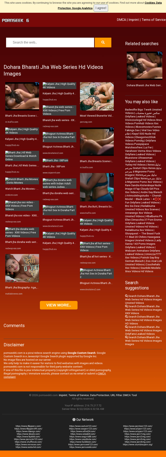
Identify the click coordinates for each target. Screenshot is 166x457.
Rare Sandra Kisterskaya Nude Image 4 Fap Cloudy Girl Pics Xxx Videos (143, 189)
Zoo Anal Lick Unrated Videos (143, 262)
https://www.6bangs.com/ (28, 431)
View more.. (58, 305)
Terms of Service (154, 20)
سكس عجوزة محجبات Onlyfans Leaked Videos (142, 114)
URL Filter (116, 395)
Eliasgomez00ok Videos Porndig (140, 138)
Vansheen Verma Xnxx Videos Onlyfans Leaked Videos (143, 152)
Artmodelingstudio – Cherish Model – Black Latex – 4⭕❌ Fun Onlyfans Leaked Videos (143, 199)
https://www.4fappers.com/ (28, 426)
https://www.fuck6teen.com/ (83, 442)
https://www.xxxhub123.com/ (83, 426)
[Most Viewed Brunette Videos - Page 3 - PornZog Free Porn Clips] (97, 109)
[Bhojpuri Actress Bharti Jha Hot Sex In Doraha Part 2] (60, 140)
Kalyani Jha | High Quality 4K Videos (26, 139)
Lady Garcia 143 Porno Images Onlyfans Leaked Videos (143, 244)
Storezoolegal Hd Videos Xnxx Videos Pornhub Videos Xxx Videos (143, 123)
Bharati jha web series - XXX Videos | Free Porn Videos (75, 120)
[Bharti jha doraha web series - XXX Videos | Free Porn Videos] (22, 236)
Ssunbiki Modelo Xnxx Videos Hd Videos (143, 269)
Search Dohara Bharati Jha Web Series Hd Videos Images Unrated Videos (143, 299)
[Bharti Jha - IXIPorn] (55, 160)
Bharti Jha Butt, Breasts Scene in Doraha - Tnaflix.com (112, 206)
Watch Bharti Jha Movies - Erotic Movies (29, 188)
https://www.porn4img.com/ (138, 442)
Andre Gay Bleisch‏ (151, 192)
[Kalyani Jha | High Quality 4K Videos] (22, 132)
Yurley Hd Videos (135, 164)
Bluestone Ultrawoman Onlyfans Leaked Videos (139, 159)
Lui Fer (148, 147)
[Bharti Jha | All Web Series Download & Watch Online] (22, 159)
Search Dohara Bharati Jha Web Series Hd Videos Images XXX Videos (143, 310)
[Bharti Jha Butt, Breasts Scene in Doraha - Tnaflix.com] (97, 200)
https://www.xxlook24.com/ (83, 434)
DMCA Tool (130, 395)
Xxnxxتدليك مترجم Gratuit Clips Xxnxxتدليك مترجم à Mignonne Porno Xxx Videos (143, 178)
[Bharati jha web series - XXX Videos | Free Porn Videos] (60, 114)
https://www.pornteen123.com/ (137, 426)
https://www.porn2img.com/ (138, 436)
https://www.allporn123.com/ (137, 428)
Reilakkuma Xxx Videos (139, 230)
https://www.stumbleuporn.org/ (138, 444)
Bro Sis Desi (132, 206)
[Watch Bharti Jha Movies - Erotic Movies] (22, 182)
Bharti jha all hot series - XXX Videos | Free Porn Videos (113, 256)
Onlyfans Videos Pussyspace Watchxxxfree (140, 144)
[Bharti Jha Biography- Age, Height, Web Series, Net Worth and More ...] (22, 281)
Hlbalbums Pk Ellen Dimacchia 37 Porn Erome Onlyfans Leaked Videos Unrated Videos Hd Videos (143, 221)
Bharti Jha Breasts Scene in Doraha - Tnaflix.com (34, 115)
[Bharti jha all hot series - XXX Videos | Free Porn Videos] (97, 250)
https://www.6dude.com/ (28, 434)
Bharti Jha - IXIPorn (54, 166)
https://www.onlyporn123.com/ (137, 431)
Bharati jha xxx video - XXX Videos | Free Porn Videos (36, 215)
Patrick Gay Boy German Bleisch (142, 259)
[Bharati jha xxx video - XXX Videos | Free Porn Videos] (22, 209)
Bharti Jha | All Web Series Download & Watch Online (36, 165)
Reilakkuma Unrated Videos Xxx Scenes (142, 207)
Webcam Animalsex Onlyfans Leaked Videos (142, 252)
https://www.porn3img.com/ (138, 439)
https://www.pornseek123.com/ (83, 444)
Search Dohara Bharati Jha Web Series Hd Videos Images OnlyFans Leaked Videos (143, 330)
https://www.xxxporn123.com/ (83, 428)
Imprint (134, 20)
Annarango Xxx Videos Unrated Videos (138, 214)
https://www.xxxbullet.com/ (28, 447)
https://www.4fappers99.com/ (28, 428)
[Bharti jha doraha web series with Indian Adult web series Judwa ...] (60, 187)
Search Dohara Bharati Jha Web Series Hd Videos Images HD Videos (143, 320)
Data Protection (99, 395)
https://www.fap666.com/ (28, 436)
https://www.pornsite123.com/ (28, 439)
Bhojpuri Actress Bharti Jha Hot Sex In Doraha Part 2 (74, 146)
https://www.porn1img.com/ (138, 434)
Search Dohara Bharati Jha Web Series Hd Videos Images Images (143, 341)
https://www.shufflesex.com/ (28, 442)
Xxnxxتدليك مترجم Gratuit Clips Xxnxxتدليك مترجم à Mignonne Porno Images (143, 170)
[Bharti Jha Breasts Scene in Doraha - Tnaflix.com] (22, 109)
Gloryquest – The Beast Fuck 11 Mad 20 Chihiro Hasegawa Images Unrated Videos (142, 237)
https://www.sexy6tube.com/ (83, 439)
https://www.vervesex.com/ (28, 444)
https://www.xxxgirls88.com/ (83, 436)
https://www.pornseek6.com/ (83, 447)
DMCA (121, 20)
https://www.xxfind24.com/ (83, 431)
